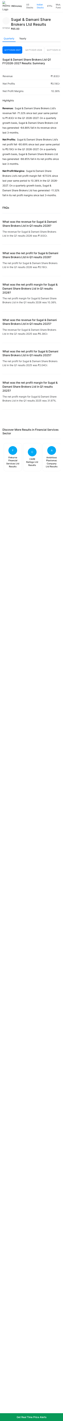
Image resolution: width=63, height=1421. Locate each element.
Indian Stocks (40, 6)
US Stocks (29, 6)
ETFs (49, 6)
